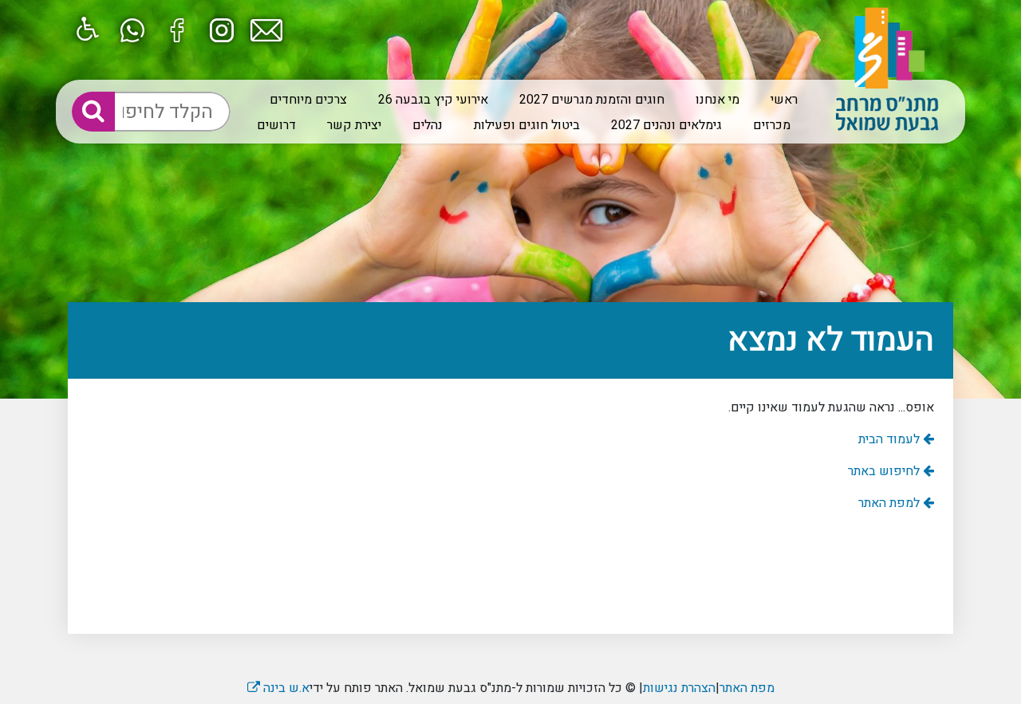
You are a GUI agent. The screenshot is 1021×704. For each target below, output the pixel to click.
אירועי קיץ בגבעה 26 (433, 99)
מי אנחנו (717, 99)
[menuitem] (778, 100)
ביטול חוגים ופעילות (527, 125)
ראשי (784, 99)
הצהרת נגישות (679, 688)
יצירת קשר (354, 125)
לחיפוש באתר (885, 471)
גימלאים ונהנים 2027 (666, 125)
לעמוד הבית (890, 439)
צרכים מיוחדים (308, 99)
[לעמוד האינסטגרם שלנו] (222, 29)
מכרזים (771, 125)
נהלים (427, 125)
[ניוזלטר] (266, 29)
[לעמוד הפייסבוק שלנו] (177, 29)
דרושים (276, 125)
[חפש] (93, 112)
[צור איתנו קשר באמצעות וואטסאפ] (132, 29)
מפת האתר (747, 688)
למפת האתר (890, 503)
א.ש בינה (278, 688)
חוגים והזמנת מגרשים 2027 (591, 99)
